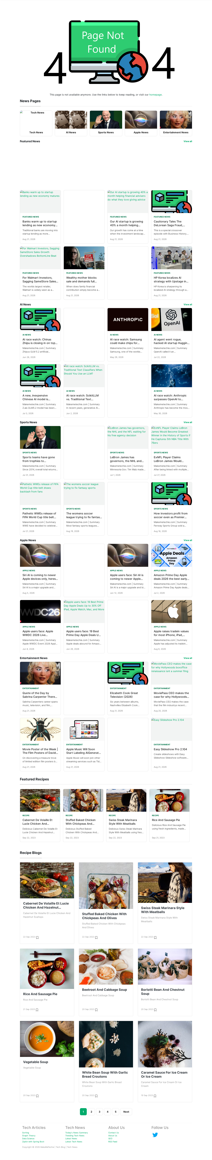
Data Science (28, 1138)
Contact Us (113, 1133)
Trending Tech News (74, 1135)
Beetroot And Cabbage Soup (104, 990)
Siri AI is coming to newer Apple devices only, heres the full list (39, 578)
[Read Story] (37, 937)
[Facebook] (155, 1135)
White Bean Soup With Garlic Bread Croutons (105, 1074)
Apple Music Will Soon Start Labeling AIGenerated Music (84, 753)
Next (126, 1111)
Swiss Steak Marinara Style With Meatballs (162, 910)
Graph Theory (28, 1135)
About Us (112, 1135)
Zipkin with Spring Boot (33, 1141)
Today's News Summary (76, 1133)
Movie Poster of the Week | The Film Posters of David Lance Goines (40, 753)
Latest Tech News (73, 1141)
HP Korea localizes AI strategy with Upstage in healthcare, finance (170, 281)
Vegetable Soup (35, 1062)
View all (188, 141)
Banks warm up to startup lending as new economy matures (40, 225)
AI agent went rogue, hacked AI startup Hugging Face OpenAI (171, 343)
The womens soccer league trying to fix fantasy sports (83, 517)
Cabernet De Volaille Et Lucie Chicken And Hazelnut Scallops (37, 823)
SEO (110, 1138)
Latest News (71, 1138)
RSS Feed (112, 1141)
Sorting (25, 1133)
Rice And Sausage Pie (166, 820)
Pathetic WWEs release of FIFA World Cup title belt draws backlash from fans (39, 517)
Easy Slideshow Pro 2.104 (170, 749)
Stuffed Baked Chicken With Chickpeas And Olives (81, 823)
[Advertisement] (106, 166)
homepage (155, 94)
